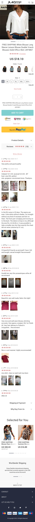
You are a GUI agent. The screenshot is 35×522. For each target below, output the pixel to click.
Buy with (12, 130)
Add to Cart (17, 112)
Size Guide (17, 89)
